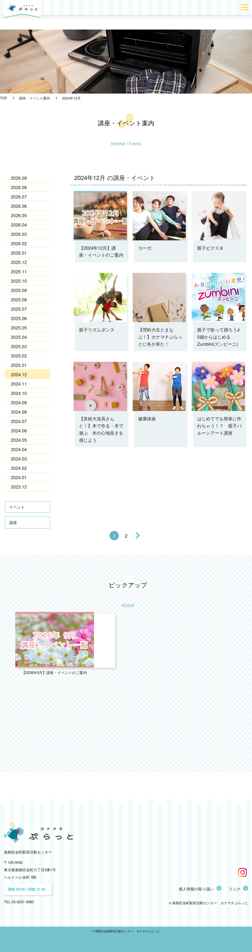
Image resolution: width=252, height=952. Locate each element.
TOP (3, 98)
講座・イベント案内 (34, 98)
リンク (235, 889)
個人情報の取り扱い (196, 889)
